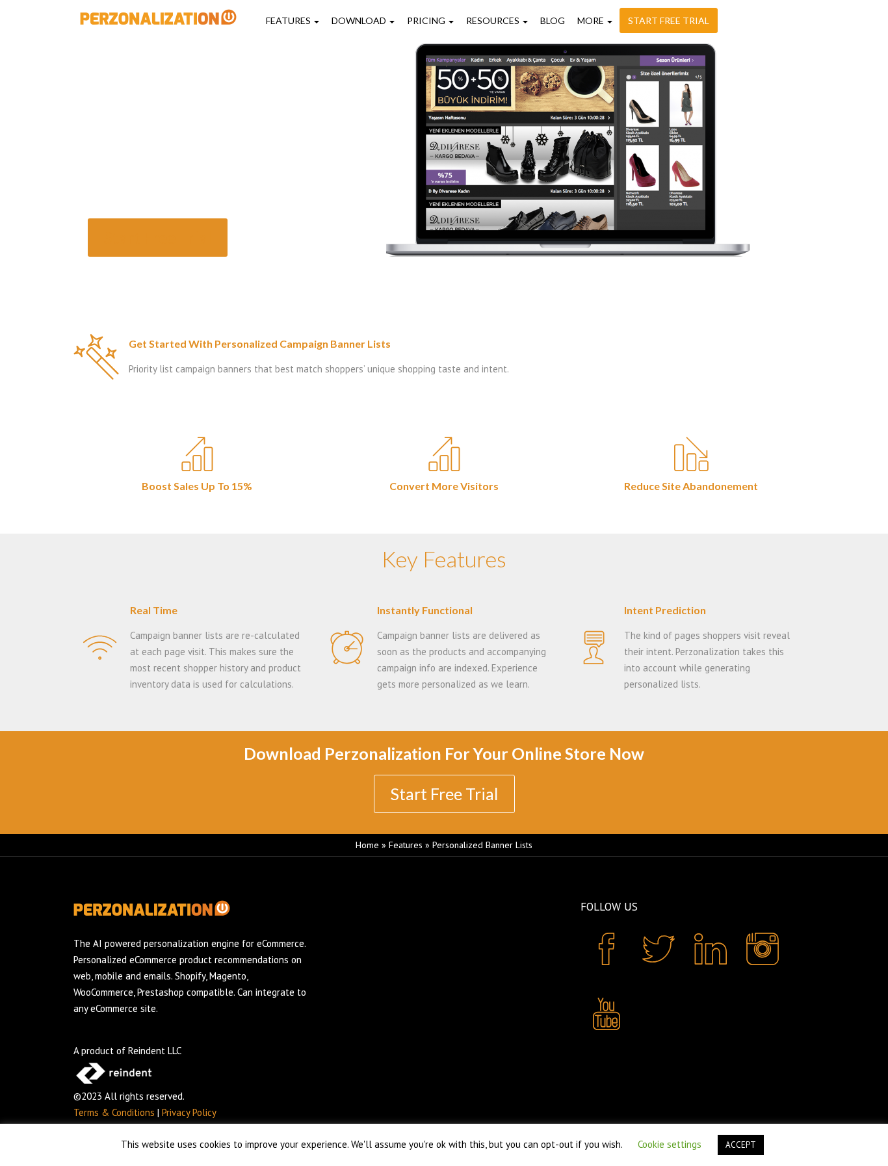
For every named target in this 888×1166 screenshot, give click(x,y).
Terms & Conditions (114, 1112)
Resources (493, 21)
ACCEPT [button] (740, 1144)
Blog (552, 21)
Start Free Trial (668, 21)
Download (360, 21)
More (591, 21)
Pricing (427, 21)
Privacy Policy (189, 1112)
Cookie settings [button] (669, 1144)
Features (289, 21)
